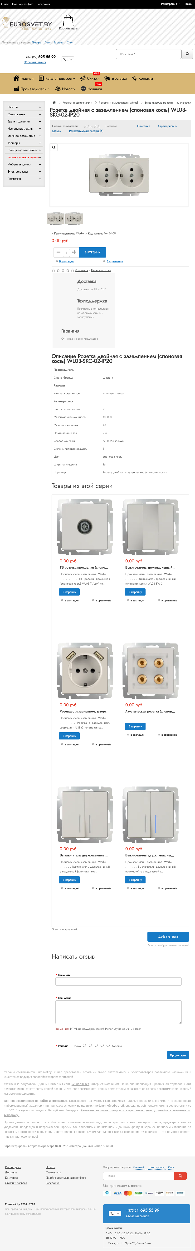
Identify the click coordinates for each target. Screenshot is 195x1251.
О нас (5, 4)
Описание (143, 126)
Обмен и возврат (16, 1183)
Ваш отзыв (64, 998)
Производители (33, 89)
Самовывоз (53, 1172)
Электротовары (18, 171)
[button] (190, 4)
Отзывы (56, 131)
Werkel (80, 233)
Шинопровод (157, 1167)
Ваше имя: (64, 975)
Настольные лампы (20, 128)
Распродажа (13, 1167)
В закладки (66, 261)
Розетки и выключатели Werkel (118, 102)
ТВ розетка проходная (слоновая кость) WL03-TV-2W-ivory (104, 567)
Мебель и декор (19, 164)
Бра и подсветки (19, 121)
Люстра (37, 42)
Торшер (59, 42)
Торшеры (14, 143)
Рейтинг (63, 1046)
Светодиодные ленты (22, 150)
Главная (27, 78)
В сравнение (115, 261)
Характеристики (167, 126)
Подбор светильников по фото (66, 1177)
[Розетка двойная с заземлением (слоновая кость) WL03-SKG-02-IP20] (119, 175)
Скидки (93, 77)
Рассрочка (43, 4)
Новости (69, 89)
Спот (70, 42)
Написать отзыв (101, 270)
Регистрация (169, 4)
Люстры (13, 107)
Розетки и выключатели (23, 157)
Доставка (119, 78)
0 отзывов (111, 126)
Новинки (95, 88)
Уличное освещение (21, 135)
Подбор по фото (22, 4)
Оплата (50, 1167)
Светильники (16, 114)
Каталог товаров (58, 78)
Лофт (47, 42)
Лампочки (14, 178)
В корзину (92, 252)
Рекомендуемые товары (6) (86, 131)
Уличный (139, 1167)
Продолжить (178, 1055)
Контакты (146, 78)
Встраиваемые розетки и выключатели (169, 102)
